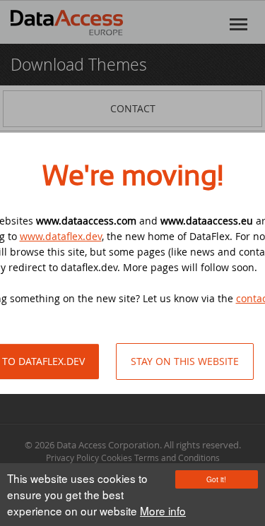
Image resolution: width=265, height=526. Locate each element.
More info (163, 510)
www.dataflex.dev (61, 236)
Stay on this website (185, 361)
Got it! (216, 479)
